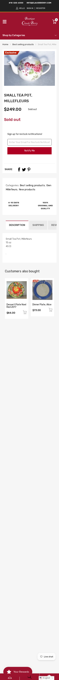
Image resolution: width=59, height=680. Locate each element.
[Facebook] (19, 169)
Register (40, 8)
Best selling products (32, 185)
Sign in (30, 8)
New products (26, 189)
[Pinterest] (29, 169)
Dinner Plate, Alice (41, 304)
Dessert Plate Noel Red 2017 (16, 305)
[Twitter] (24, 169)
